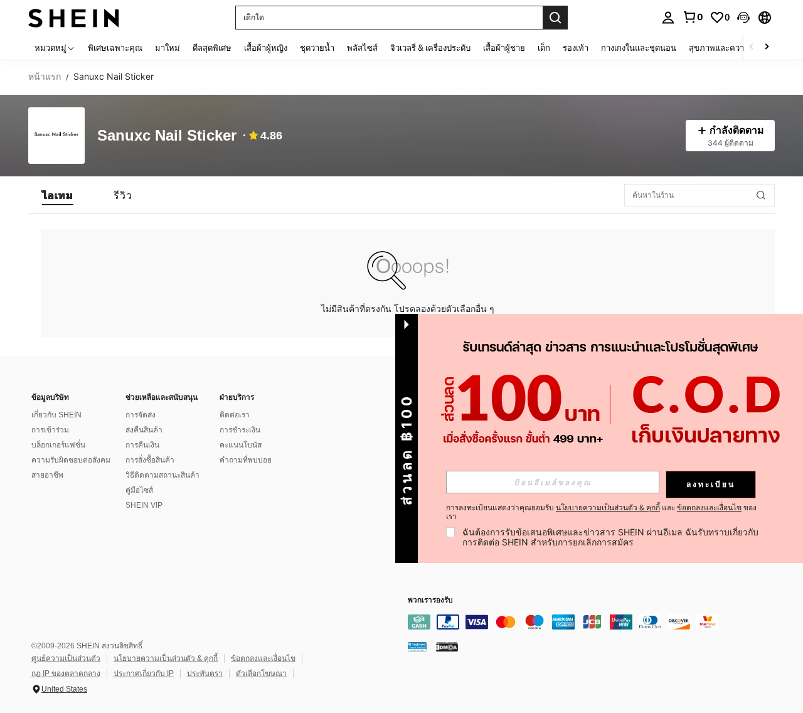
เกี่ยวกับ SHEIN (56, 414)
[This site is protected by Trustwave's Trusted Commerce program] (417, 646)
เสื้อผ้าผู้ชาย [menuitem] (504, 48)
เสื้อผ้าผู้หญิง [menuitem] (265, 48)
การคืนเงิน (142, 445)
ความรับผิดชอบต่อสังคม (70, 460)
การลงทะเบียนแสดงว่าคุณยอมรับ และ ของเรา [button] (601, 512)
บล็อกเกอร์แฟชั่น (58, 445)
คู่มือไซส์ (139, 490)
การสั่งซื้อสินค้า (149, 460)
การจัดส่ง (140, 414)
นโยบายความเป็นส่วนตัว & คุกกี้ (166, 658)
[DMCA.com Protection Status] (447, 646)
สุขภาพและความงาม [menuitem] (726, 48)
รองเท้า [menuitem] (575, 48)
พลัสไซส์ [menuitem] (362, 48)
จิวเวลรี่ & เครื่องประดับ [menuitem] (430, 48)
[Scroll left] (751, 47)
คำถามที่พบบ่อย (246, 460)
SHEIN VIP (143, 505)
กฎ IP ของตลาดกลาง (65, 673)
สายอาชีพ (47, 475)
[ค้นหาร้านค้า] (761, 195)
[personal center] (668, 17)
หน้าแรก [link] (44, 77)
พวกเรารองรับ (430, 600)
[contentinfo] (596, 622)
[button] (743, 17)
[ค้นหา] (555, 17)
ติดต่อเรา (235, 414)
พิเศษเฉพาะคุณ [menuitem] (115, 48)
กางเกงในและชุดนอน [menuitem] (638, 48)
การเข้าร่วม (50, 430)
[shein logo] (73, 17)
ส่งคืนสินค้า (143, 430)
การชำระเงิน (240, 430)
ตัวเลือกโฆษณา (261, 673)
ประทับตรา (205, 673)
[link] (692, 16)
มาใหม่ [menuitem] (167, 48)
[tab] (57, 195)
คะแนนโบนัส (241, 445)
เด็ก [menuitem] (544, 48)
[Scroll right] (766, 47)
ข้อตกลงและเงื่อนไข (263, 658)
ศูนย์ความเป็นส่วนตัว (65, 658)
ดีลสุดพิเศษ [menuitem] (212, 48)
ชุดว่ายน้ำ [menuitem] (317, 48)
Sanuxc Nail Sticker (167, 136)
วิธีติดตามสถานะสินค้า (162, 475)
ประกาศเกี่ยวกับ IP (144, 673)
